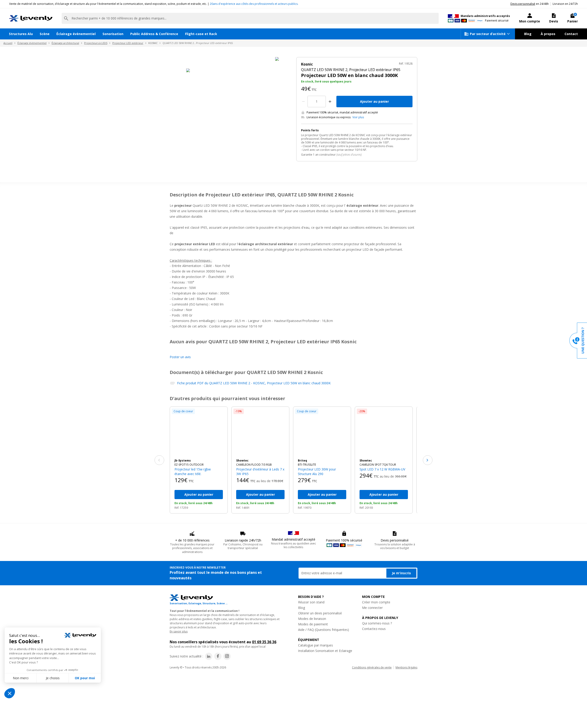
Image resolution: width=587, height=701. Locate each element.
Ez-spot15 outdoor (189, 465)
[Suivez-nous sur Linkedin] (208, 656)
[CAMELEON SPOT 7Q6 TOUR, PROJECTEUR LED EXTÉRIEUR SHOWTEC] (384, 433)
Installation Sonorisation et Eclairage (325, 651)
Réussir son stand (311, 602)
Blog (528, 34)
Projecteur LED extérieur (127, 43)
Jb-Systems (182, 460)
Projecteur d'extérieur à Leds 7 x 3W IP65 (260, 471)
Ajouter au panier (374, 101)
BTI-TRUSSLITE (307, 465)
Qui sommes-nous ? (377, 623)
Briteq (302, 460)
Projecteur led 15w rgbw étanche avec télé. (192, 471)
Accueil (7, 43)
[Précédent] (159, 460)
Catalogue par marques (315, 645)
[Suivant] (427, 460)
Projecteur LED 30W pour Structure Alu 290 (317, 471)
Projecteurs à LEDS (95, 43)
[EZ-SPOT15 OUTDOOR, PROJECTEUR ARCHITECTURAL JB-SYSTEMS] (198, 433)
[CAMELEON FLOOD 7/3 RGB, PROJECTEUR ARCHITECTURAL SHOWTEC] (260, 433)
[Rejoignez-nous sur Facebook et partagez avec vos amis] (218, 656)
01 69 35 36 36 (264, 641)
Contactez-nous (374, 629)
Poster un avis (180, 357)
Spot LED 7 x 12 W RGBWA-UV (382, 469)
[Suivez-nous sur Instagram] (227, 656)
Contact (571, 34)
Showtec (242, 460)
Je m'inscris (401, 573)
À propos (548, 34)
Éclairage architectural (65, 43)
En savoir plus (179, 631)
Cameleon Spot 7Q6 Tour (378, 465)
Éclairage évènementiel (76, 34)
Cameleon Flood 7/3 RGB (254, 465)
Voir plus (358, 117)
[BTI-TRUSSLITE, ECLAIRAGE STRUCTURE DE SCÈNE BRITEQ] (322, 433)
